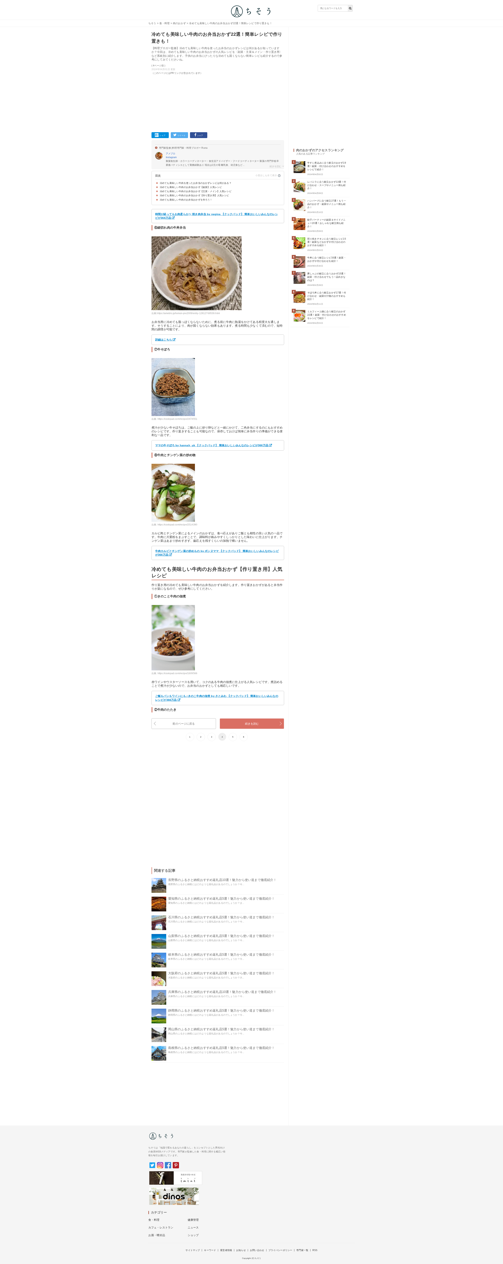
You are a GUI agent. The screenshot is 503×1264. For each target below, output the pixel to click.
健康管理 (193, 1219)
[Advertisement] (217, 102)
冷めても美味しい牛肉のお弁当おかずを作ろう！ (186, 199)
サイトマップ (192, 1250)
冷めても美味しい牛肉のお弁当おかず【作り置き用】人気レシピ (194, 195)
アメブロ (170, 153)
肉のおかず (179, 23)
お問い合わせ (257, 1250)
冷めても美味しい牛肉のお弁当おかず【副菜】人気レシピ (191, 187)
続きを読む (252, 723)
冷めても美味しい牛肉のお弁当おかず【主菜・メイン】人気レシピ (195, 191)
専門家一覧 (302, 1250)
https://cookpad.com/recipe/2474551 (177, 419)
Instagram (171, 157)
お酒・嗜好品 (156, 1235)
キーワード (210, 1250)
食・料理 (164, 23)
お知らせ (241, 1250)
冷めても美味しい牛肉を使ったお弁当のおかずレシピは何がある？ (195, 183)
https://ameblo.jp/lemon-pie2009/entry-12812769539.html (188, 313)
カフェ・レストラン (160, 1227)
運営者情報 (226, 1250)
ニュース (193, 1227)
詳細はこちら (163, 339)
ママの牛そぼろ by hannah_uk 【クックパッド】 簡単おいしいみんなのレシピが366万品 (211, 445)
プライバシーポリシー (280, 1250)
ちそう (152, 23)
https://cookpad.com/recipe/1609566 (177, 673)
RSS (314, 1250)
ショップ (193, 1235)
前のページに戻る (184, 723)
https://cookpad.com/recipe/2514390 (177, 524)
